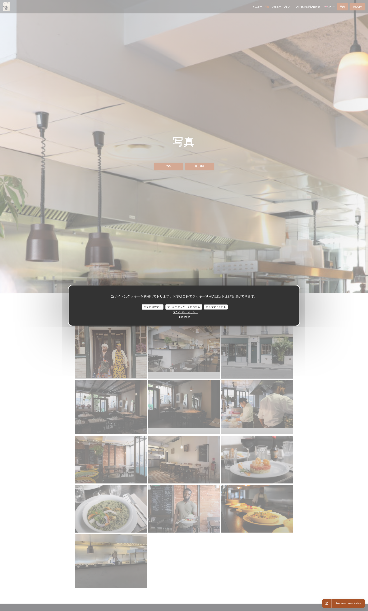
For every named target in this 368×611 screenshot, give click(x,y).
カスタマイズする (216, 306)
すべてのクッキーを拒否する (184, 306)
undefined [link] (184, 316)
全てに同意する (152, 306)
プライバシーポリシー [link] (185, 312)
